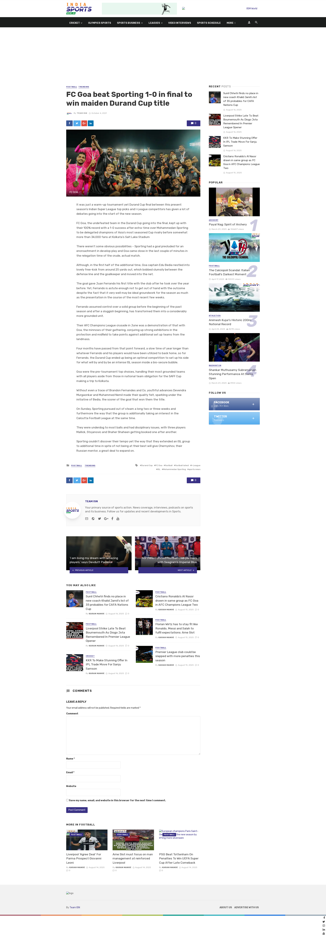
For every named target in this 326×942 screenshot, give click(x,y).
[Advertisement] (163, 59)
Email (70, 772)
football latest (182, 465)
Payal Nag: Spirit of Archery (228, 224)
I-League (196, 465)
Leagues (154, 23)
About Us (226, 907)
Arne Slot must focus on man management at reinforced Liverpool (133, 858)
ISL (158, 469)
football (169, 465)
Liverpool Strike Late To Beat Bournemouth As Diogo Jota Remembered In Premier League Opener (108, 635)
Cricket (74, 23)
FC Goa (158, 465)
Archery (213, 220)
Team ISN (82, 113)
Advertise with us (246, 907)
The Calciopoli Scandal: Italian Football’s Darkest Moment (229, 272)
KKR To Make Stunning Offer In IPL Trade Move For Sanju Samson (106, 664)
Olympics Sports (99, 23)
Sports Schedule (209, 23)
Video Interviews (179, 23)
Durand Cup (147, 465)
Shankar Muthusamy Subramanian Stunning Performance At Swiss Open (232, 374)
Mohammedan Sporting (174, 469)
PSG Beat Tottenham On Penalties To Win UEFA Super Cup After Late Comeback (178, 858)
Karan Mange (96, 613)
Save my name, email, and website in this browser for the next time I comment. (117, 800)
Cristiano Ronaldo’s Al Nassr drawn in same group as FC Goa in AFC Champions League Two (176, 600)
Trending (83, 87)
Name (70, 758)
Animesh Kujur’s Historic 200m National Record (230, 322)
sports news (194, 469)
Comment (72, 713)
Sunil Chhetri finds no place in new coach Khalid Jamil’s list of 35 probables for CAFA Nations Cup (107, 603)
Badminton (215, 365)
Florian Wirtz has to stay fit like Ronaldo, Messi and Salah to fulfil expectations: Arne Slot (176, 628)
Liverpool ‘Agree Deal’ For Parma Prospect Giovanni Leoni (83, 858)
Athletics (215, 316)
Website (71, 786)
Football (71, 87)
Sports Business (128, 23)
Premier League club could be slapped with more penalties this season (177, 656)
